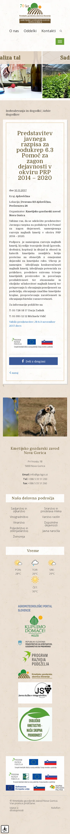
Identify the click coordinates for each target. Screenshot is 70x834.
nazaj (15, 372)
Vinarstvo (19, 522)
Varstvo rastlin (51, 517)
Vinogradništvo (19, 517)
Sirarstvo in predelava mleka (51, 510)
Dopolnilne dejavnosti (51, 524)
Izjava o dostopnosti (17, 809)
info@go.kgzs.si (35, 474)
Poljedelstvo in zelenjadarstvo (19, 529)
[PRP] (33, 343)
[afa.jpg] (34, 417)
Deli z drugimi (35, 361)
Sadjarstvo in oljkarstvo (19, 510)
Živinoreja (19, 536)
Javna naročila (51, 531)
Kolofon (55, 807)
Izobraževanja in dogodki (23, 110)
